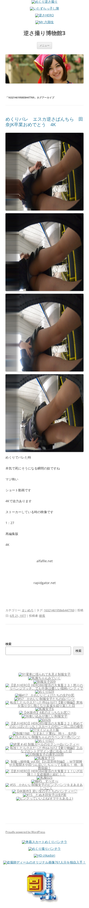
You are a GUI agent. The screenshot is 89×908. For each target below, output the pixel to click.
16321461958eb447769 (59, 610)
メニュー (44, 45)
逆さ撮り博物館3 (44, 33)
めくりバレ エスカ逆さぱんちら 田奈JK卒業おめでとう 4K (44, 122)
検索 (8, 644)
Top (84, 902)
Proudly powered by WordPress (25, 832)
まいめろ (28, 610)
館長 (42, 616)
